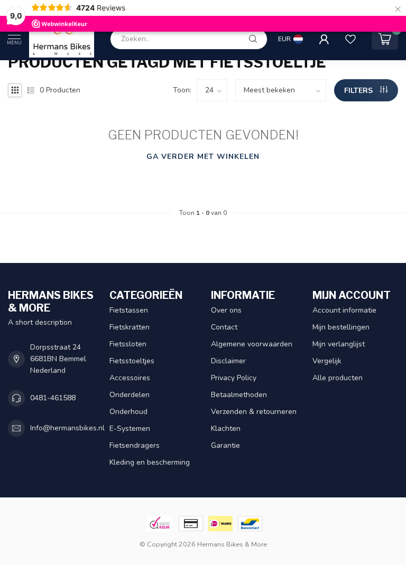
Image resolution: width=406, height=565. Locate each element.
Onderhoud (128, 412)
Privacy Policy (233, 378)
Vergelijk (327, 361)
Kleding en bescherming (149, 462)
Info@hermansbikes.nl (67, 428)
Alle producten (337, 378)
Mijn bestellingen (341, 327)
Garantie (225, 445)
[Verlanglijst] (350, 39)
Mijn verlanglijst (338, 344)
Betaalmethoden (239, 395)
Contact (224, 327)
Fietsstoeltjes (131, 361)
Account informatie (344, 310)
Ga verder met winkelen (203, 157)
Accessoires (129, 378)
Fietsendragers (134, 445)
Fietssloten (127, 344)
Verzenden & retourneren (254, 412)
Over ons (226, 310)
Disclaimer (228, 361)
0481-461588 (53, 398)
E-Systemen (129, 428)
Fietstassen (128, 310)
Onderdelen (129, 395)
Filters (359, 91)
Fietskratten (129, 327)
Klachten (226, 428)
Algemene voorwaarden (251, 344)
